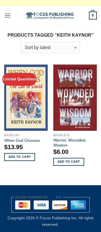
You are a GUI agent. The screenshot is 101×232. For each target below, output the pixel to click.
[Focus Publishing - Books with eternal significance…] (50, 15)
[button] (7, 15)
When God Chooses (22, 140)
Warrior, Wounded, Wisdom (69, 142)
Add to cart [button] (19, 156)
